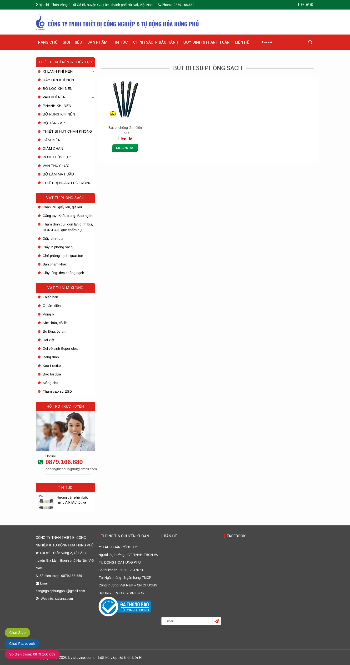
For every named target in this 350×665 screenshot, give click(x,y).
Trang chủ (46, 42)
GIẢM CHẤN (53, 148)
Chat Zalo (17, 632)
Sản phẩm (97, 42)
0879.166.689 (64, 461)
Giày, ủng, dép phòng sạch (63, 273)
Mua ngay (125, 148)
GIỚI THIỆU (72, 42)
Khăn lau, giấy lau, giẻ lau (62, 207)
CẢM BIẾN (51, 140)
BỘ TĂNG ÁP (54, 123)
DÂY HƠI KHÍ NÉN (58, 80)
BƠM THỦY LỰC (57, 157)
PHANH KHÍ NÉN (57, 106)
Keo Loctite (52, 366)
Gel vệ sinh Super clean (61, 348)
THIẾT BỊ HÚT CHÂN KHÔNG (67, 131)
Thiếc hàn (50, 297)
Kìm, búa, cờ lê (55, 323)
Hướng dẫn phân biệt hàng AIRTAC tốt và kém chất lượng (72, 500)
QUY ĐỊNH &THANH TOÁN (206, 42)
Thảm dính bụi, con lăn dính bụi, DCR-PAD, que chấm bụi (68, 227)
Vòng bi (49, 314)
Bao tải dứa (52, 374)
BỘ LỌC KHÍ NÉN (57, 88)
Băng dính (51, 357)
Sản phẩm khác (55, 264)
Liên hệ (242, 42)
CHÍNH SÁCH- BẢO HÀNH (155, 42)
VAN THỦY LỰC (56, 166)
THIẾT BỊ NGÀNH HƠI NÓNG (67, 183)
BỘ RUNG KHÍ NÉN (59, 114)
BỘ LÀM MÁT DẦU (58, 174)
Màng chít (50, 383)
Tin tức (120, 42)
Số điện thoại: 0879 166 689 (32, 654)
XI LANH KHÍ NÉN (58, 71)
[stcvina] (117, 22)
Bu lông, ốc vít (54, 331)
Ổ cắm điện (52, 306)
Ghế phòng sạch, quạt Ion (63, 256)
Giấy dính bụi (53, 238)
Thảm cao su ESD (57, 391)
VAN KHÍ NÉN (54, 97)
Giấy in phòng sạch (58, 247)
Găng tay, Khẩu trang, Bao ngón (68, 216)
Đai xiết (48, 340)
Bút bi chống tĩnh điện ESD (125, 130)
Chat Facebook (22, 643)
